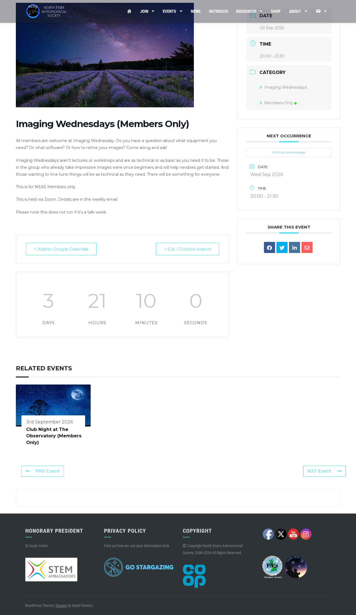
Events (169, 11)
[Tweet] (282, 247)
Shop (276, 11)
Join (144, 11)
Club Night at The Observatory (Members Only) (53, 436)
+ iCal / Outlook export (187, 249)
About (295, 11)
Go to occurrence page (289, 152)
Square (61, 605)
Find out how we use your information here (136, 546)
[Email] (307, 247)
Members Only (278, 102)
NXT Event (319, 471)
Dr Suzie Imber (36, 546)
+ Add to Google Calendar (61, 249)
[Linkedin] (294, 247)
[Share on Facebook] (269, 247)
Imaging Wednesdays (285, 87)
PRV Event (48, 471)
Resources (246, 11)
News (196, 11)
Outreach (218, 11)
